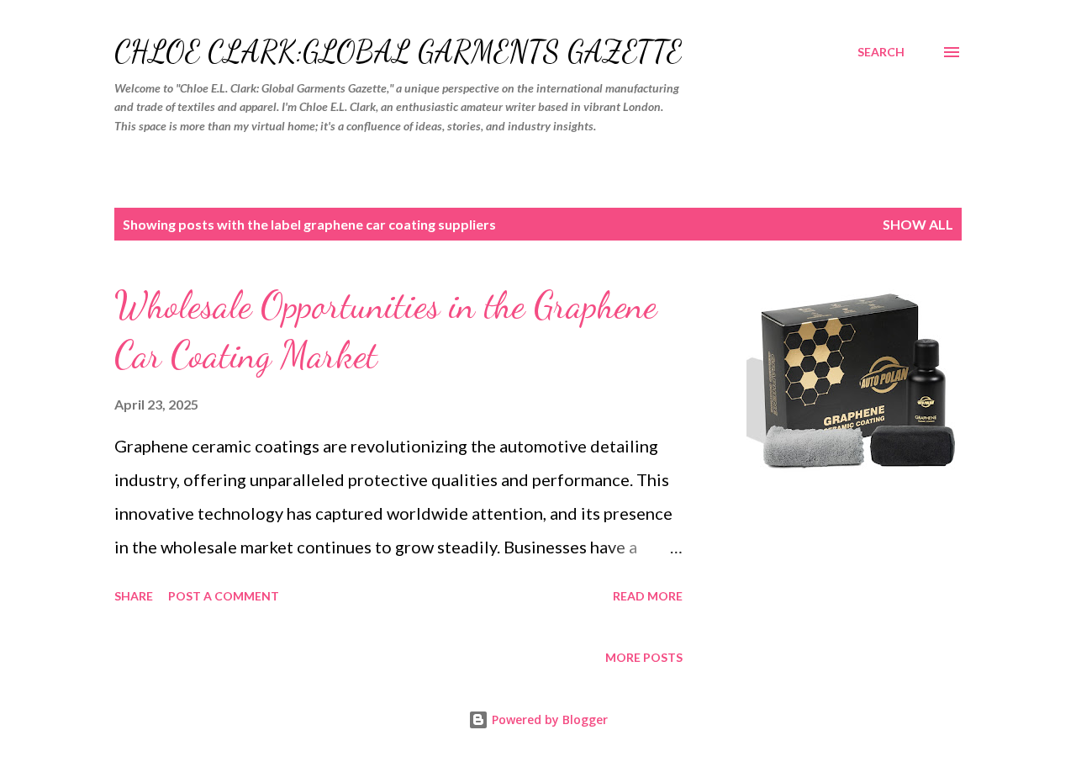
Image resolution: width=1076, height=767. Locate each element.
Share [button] (133, 596)
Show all (918, 224)
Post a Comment (223, 596)
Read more (648, 596)
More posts (644, 657)
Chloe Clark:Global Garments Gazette (398, 52)
